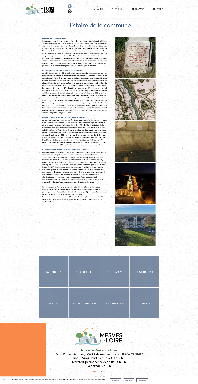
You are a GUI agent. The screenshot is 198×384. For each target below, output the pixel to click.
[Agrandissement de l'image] (135, 78)
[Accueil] (40, 9)
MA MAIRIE (97, 9)
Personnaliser (142, 380)
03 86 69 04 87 (132, 354)
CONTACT (158, 9)
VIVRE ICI (117, 9)
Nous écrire (99, 371)
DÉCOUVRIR (138, 9)
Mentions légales (99, 376)
